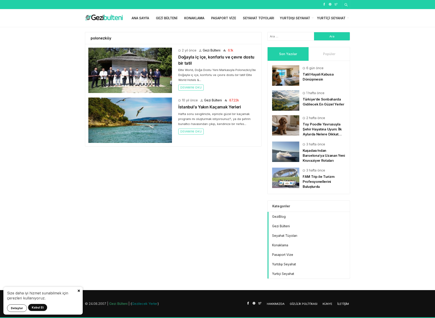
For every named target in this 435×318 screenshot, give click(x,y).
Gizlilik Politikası (303, 304)
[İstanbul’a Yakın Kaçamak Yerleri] (130, 120)
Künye (327, 304)
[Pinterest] (330, 4)
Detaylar (17, 308)
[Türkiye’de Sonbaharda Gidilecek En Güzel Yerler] (285, 100)
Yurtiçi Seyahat (331, 18)
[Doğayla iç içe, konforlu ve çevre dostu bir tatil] (130, 70)
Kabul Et (38, 307)
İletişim (343, 304)
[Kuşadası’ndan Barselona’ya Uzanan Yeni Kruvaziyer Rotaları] (285, 151)
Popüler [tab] (329, 54)
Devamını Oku (191, 87)
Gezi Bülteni (166, 18)
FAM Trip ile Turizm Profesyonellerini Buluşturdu (318, 181)
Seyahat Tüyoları (258, 18)
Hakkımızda (276, 304)
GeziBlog (279, 216)
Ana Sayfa (140, 18)
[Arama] (346, 4)
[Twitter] (336, 4)
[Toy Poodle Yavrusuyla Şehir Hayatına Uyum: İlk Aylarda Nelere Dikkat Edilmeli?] (285, 125)
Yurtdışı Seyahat (295, 18)
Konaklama (194, 18)
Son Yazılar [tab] (288, 54)
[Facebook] (324, 4)
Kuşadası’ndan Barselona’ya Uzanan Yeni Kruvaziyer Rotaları (324, 155)
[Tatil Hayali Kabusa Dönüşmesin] (285, 75)
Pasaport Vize (223, 18)
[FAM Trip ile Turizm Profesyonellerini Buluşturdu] (285, 177)
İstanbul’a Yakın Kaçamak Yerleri (209, 107)
